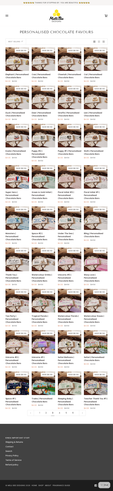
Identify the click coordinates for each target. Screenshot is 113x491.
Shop (41, 485)
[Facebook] (96, 485)
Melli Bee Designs (16, 485)
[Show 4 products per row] (104, 42)
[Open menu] (10, 15)
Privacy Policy (12, 455)
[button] (82, 437)
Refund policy (12, 464)
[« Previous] (30, 413)
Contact (10, 446)
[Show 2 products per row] (94, 42)
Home (34, 485)
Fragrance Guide (61, 485)
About (48, 485)
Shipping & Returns (14, 442)
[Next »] (82, 413)
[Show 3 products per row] (99, 42)
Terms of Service (13, 460)
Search (9, 451)
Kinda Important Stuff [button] (18, 438)
